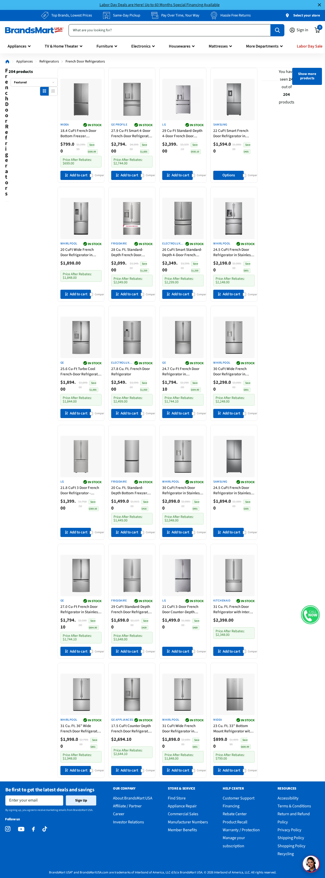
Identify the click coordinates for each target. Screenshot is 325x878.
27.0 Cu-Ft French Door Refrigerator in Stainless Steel (79, 609)
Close (319, 5)
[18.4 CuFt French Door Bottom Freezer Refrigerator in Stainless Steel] (81, 99)
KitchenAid (221, 601)
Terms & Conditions (294, 806)
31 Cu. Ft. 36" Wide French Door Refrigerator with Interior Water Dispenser (80, 728)
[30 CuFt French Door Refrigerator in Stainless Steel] (183, 456)
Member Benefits (182, 830)
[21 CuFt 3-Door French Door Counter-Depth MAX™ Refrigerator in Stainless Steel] (183, 575)
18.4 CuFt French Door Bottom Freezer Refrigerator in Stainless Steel (79, 133)
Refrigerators (49, 61)
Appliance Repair (182, 806)
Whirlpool (68, 244)
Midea (64, 125)
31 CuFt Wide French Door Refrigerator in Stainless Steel (179, 728)
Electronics (141, 46)
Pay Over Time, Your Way (180, 15)
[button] (310, 614)
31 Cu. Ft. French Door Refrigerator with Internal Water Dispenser (233, 609)
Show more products (307, 76)
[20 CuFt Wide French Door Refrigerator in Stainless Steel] (81, 218)
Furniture (104, 46)
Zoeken (277, 30)
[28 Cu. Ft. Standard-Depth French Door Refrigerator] (132, 218)
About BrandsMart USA (132, 798)
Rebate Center (235, 814)
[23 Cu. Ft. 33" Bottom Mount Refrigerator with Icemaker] (234, 694)
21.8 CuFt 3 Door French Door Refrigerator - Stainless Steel (79, 490)
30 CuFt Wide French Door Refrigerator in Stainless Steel (230, 371)
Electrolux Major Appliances (171, 244)
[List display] (53, 91)
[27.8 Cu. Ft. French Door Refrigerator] (132, 337)
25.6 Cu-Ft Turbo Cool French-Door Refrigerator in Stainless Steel (80, 371)
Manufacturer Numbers (188, 822)
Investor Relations (128, 822)
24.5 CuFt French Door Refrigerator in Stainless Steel (232, 252)
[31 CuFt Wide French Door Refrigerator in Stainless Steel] (183, 694)
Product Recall (235, 822)
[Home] (7, 61)
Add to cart (78, 175)
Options (228, 175)
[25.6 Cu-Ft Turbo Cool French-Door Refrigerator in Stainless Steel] (81, 337)
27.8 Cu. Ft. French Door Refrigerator (130, 371)
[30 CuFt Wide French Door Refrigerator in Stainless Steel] (234, 337)
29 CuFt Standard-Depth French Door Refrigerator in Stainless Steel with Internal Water (131, 609)
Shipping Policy (291, 838)
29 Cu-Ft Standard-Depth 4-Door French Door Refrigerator (182, 133)
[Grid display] (44, 91)
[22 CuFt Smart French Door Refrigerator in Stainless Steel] (234, 99)
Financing (231, 806)
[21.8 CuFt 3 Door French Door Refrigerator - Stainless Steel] (81, 456)
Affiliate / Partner (127, 806)
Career (118, 814)
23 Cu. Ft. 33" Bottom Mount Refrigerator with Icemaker (232, 728)
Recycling (286, 854)
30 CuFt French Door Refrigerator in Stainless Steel (181, 490)
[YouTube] (21, 829)
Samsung (220, 125)
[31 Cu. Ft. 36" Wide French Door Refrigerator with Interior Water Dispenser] (81, 694)
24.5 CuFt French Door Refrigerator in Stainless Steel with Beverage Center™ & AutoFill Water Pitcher (232, 490)
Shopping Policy (291, 846)
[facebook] (33, 829)
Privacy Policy (289, 830)
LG (164, 125)
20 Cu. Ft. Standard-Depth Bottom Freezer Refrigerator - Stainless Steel (129, 490)
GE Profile (119, 125)
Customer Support (238, 798)
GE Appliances (122, 720)
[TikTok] (44, 829)
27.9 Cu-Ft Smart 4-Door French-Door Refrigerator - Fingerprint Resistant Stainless (131, 133)
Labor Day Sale (309, 46)
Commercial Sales (183, 814)
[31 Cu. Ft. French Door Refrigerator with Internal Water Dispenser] (234, 575)
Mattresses (218, 46)
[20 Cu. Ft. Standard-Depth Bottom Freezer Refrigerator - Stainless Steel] (132, 456)
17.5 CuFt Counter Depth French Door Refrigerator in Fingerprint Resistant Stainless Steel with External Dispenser (131, 728)
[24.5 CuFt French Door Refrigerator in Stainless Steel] (234, 218)
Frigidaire (119, 244)
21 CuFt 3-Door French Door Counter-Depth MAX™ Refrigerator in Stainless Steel (180, 609)
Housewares (179, 46)
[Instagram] (7, 829)
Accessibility (288, 798)
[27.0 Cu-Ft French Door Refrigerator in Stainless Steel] (81, 575)
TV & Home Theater (61, 46)
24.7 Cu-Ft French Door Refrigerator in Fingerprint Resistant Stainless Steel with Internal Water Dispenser (182, 371)
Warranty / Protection (241, 830)
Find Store (177, 798)
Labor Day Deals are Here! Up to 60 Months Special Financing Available (160, 5)
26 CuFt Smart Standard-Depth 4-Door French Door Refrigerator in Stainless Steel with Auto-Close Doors (182, 252)
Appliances (17, 46)
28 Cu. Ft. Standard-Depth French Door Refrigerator (127, 252)
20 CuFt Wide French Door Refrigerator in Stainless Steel (77, 252)
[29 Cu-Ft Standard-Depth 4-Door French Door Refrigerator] (183, 99)
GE (62, 363)
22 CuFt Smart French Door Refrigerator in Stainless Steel (230, 133)
